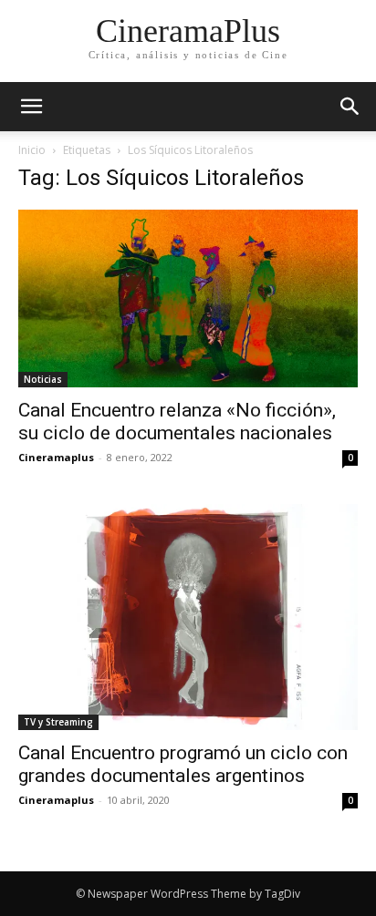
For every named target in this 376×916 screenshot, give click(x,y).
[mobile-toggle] (31, 106)
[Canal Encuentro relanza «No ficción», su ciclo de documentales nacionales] (188, 298)
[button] (350, 106)
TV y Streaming (58, 721)
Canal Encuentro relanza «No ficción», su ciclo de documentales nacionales (177, 421)
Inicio (32, 150)
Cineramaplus (56, 457)
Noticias (43, 379)
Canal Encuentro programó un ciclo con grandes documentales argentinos (183, 764)
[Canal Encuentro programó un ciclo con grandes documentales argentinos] (188, 617)
